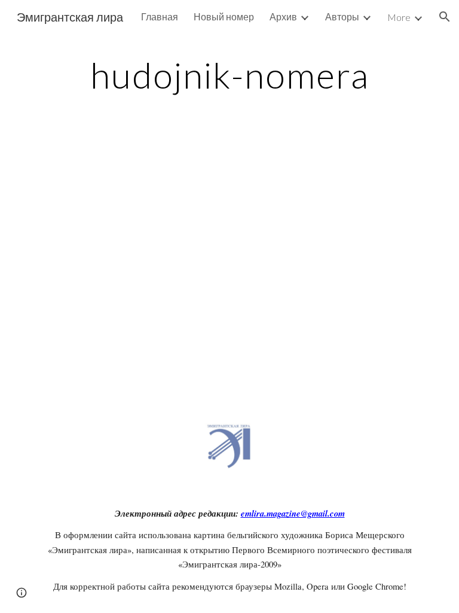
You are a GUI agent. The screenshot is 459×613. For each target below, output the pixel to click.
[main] (229, 74)
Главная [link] (159, 16)
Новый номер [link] (224, 16)
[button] (444, 16)
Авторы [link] (342, 16)
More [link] (399, 17)
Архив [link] (283, 16)
